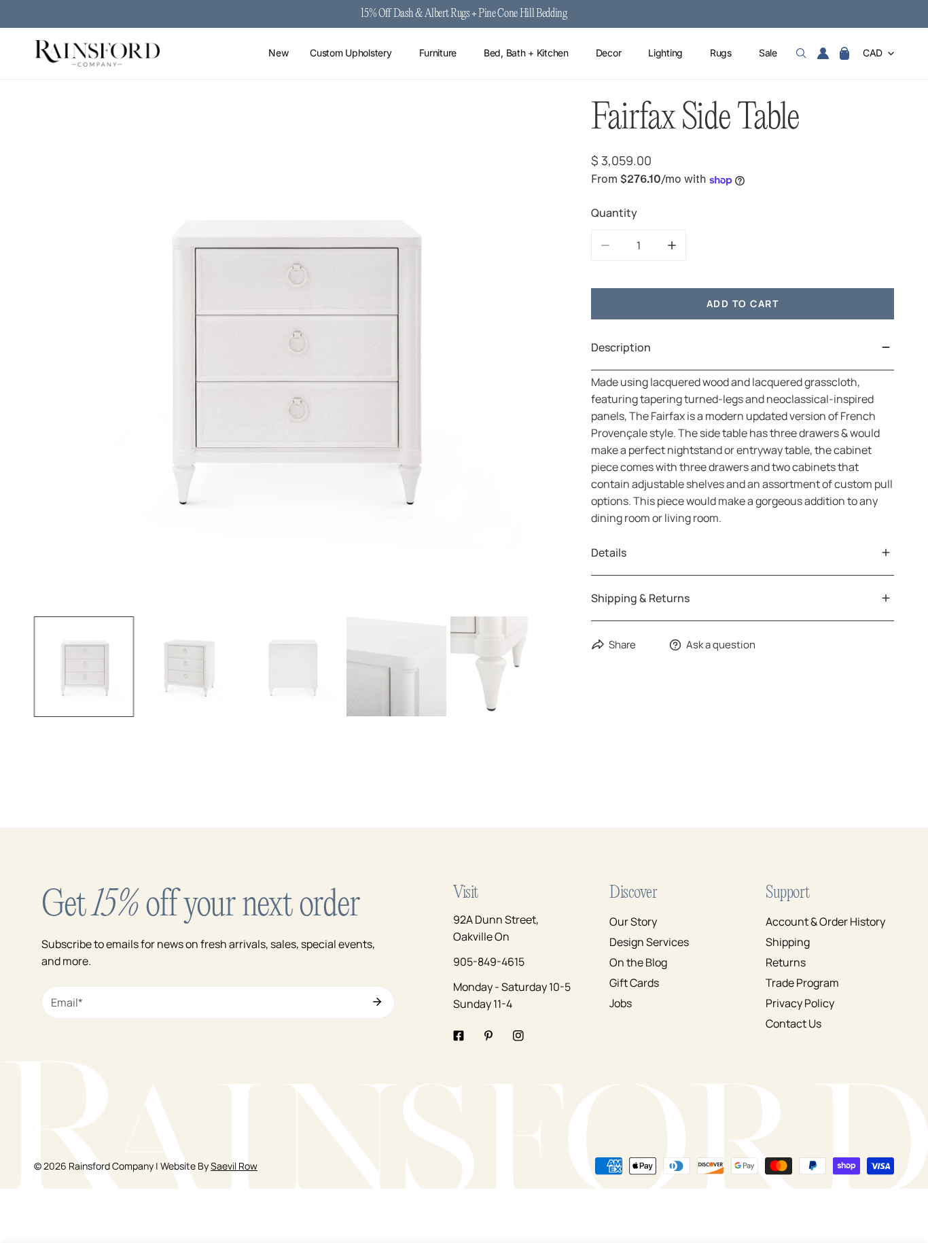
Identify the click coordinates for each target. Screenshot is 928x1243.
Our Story (633, 921)
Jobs (620, 1003)
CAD (872, 53)
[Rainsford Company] (97, 53)
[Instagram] (518, 1036)
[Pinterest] (488, 1036)
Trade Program (802, 982)
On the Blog (638, 962)
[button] (844, 54)
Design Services (649, 941)
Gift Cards (634, 982)
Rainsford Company (111, 1165)
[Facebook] (459, 1036)
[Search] (801, 54)
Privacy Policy (800, 1003)
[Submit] (377, 1001)
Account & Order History (825, 921)
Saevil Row (234, 1165)
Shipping (788, 941)
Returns (786, 962)
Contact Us (793, 1023)
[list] (292, 354)
